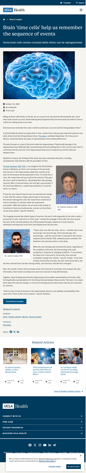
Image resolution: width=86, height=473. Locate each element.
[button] (65, 2)
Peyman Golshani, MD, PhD (14, 166)
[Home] (4, 19)
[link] (10, 331)
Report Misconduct (49, 453)
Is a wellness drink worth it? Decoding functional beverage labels (69, 370)
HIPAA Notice (8, 453)
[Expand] (81, 416)
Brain (5, 317)
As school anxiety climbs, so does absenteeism (12, 369)
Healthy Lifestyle (14, 317)
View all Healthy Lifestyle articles (67, 391)
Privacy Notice (20, 453)
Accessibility (63, 453)
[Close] (80, 455)
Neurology (7, 325)
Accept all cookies (73, 466)
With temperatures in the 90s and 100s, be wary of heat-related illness (42, 370)
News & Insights (15, 19)
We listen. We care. (76, 453)
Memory (25, 317)
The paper (42, 136)
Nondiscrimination (34, 453)
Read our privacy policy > (47, 461)
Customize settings (55, 466)
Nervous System (35, 317)
